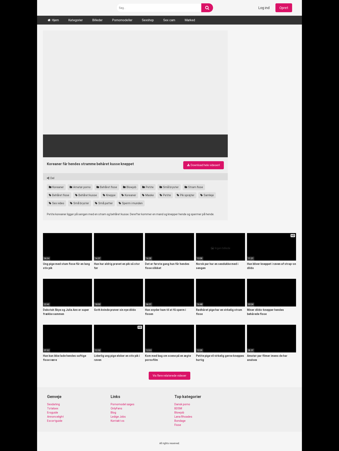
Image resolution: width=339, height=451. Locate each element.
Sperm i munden (132, 203)
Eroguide (52, 412)
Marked (190, 20)
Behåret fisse (108, 187)
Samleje (208, 195)
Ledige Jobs (118, 416)
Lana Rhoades (183, 416)
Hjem (55, 20)
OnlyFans (116, 408)
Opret (283, 8)
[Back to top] (326, 439)
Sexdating (53, 404)
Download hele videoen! (205, 165)
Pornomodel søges (122, 404)
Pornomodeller (122, 20)
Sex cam (169, 20)
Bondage (180, 420)
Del (52, 178)
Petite (149, 187)
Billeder (97, 20)
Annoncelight (55, 416)
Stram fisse (195, 187)
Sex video (58, 203)
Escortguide (54, 420)
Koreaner (58, 187)
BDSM (178, 408)
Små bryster (170, 187)
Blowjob (131, 187)
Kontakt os (117, 420)
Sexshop (148, 20)
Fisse (177, 424)
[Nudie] (48, 8)
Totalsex (52, 408)
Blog (113, 412)
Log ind (264, 8)
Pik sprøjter (187, 195)
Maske (149, 195)
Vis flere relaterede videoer (169, 375)
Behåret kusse (87, 195)
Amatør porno (82, 187)
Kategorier (75, 20)
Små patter (105, 203)
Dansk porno (182, 404)
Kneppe (111, 195)
